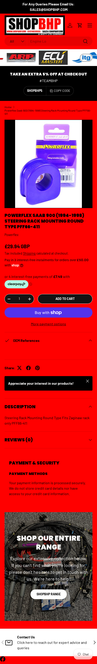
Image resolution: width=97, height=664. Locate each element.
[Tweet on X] (19, 367)
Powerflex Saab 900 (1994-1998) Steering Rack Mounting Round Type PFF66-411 (48, 112)
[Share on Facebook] (28, 367)
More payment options (48, 324)
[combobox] (48, 41)
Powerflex (11, 235)
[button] (80, 25)
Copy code (62, 90)
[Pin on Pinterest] (37, 367)
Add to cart (65, 299)
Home (8, 107)
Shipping (29, 253)
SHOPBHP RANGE (49, 594)
